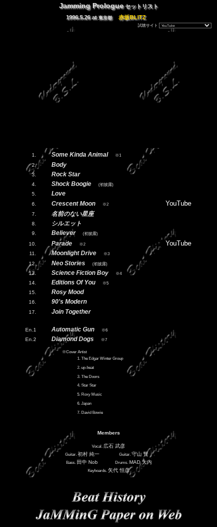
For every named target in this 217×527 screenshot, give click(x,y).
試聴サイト (148, 25)
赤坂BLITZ (132, 17)
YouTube (178, 203)
